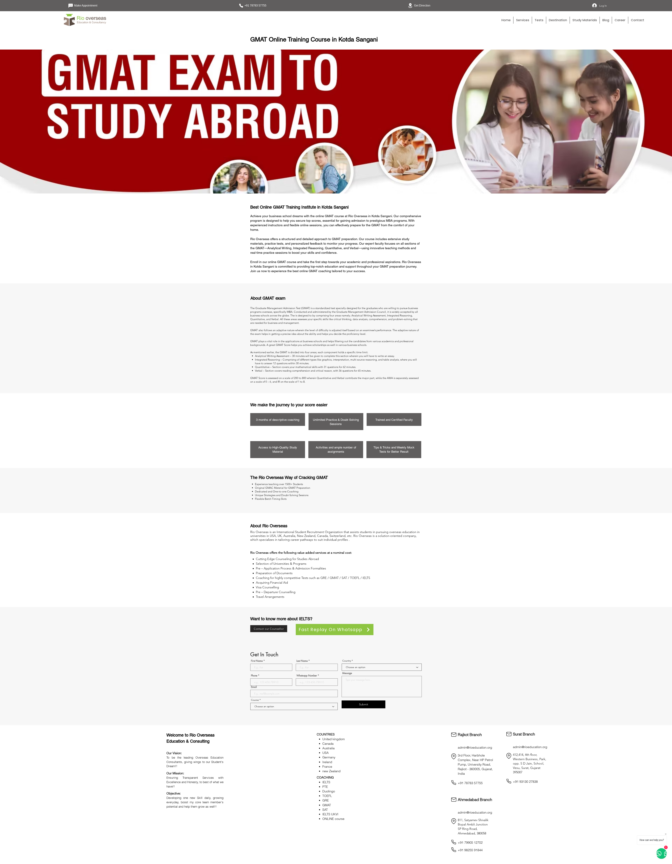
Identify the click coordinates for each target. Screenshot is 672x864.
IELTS (326, 782)
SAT (325, 810)
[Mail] (454, 734)
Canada (328, 744)
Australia (328, 748)
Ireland (327, 762)
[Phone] (454, 782)
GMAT (326, 805)
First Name (257, 661)
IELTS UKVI (330, 814)
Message (347, 673)
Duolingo (328, 791)
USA (325, 753)
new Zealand (331, 771)
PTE (325, 787)
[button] (539, 20)
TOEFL (327, 796)
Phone (254, 675)
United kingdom (333, 739)
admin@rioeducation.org (475, 747)
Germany (328, 757)
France (327, 767)
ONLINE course (333, 819)
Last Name (302, 661)
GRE (325, 800)
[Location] (454, 756)
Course (255, 700)
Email (254, 687)
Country (346, 660)
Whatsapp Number (306, 675)
